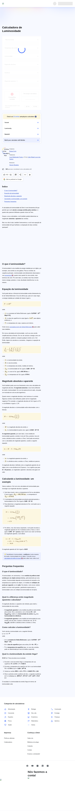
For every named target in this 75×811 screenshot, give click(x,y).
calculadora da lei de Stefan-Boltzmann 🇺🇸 (22, 327)
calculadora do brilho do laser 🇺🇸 (13, 558)
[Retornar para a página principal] (11, 3)
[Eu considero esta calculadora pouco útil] (11, 175)
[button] (21, 116)
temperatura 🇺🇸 (9, 275)
